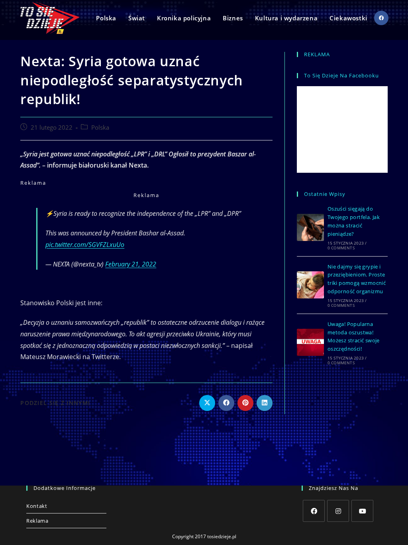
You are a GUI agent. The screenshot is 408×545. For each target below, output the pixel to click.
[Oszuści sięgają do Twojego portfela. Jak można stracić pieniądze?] (310, 227)
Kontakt (36, 505)
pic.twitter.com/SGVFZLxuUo (84, 244)
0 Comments (341, 248)
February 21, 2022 (130, 264)
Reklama (37, 520)
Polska (100, 127)
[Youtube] (362, 511)
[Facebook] (314, 511)
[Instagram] (338, 511)
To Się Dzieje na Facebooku (341, 75)
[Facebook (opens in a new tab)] (381, 18)
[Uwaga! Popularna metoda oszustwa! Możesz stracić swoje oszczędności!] (310, 342)
